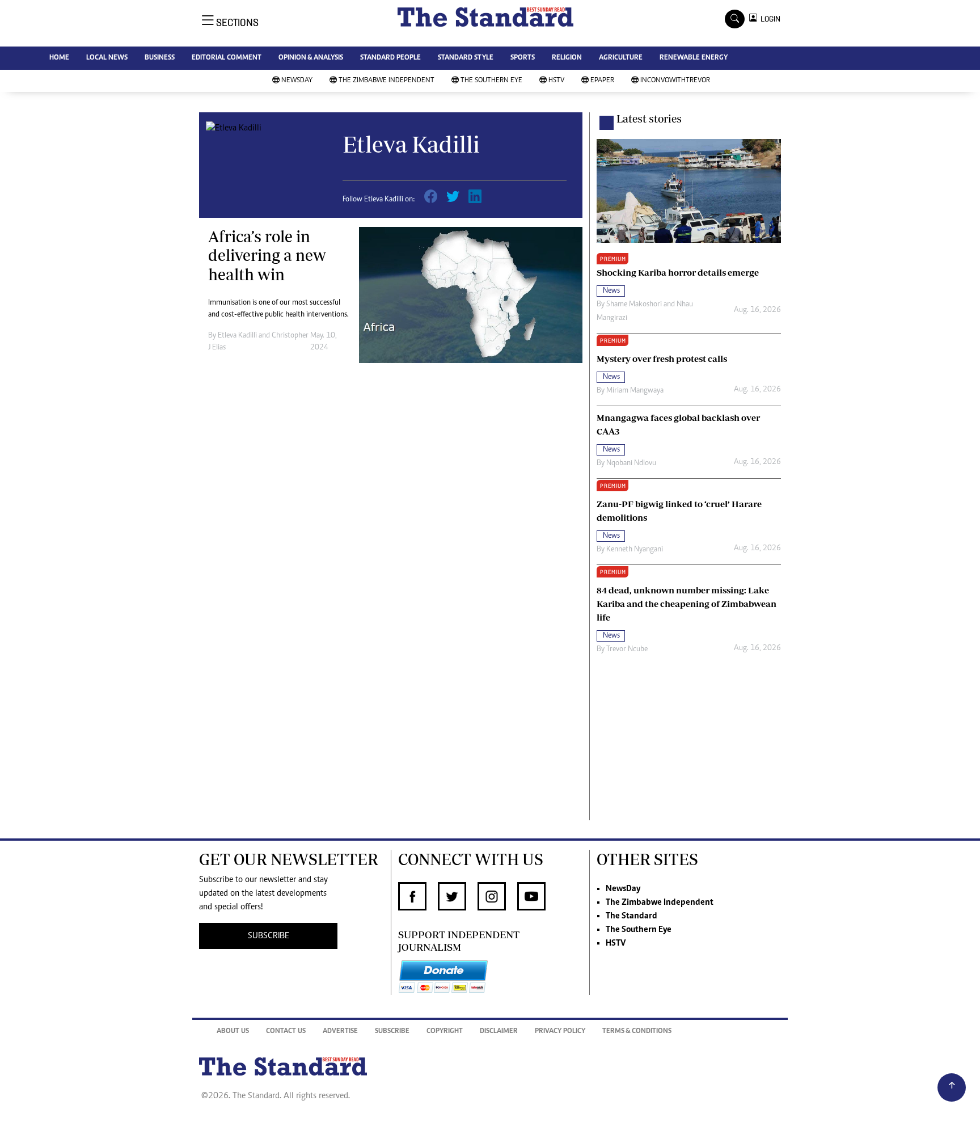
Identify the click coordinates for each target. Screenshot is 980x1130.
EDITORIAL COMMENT (226, 58)
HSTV (556, 81)
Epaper (602, 81)
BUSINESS (160, 58)
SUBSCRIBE (268, 936)
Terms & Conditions (636, 1031)
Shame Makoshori (634, 305)
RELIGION (567, 58)
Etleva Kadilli (237, 336)
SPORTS (522, 58)
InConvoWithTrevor (675, 81)
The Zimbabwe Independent (386, 81)
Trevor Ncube (627, 649)
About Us (233, 1031)
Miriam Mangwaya (635, 391)
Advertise (340, 1031)
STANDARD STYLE (465, 58)
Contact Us (286, 1031)
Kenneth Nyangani (634, 550)
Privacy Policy (560, 1031)
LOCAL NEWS (107, 58)
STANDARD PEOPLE (390, 58)
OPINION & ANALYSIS (310, 58)
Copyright (444, 1031)
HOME (59, 58)
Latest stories (649, 118)
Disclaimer (499, 1031)
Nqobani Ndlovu (631, 463)
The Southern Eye (491, 81)
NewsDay (296, 81)
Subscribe (392, 1031)
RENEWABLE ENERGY (694, 58)
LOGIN (768, 19)
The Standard (631, 916)
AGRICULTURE (621, 58)
